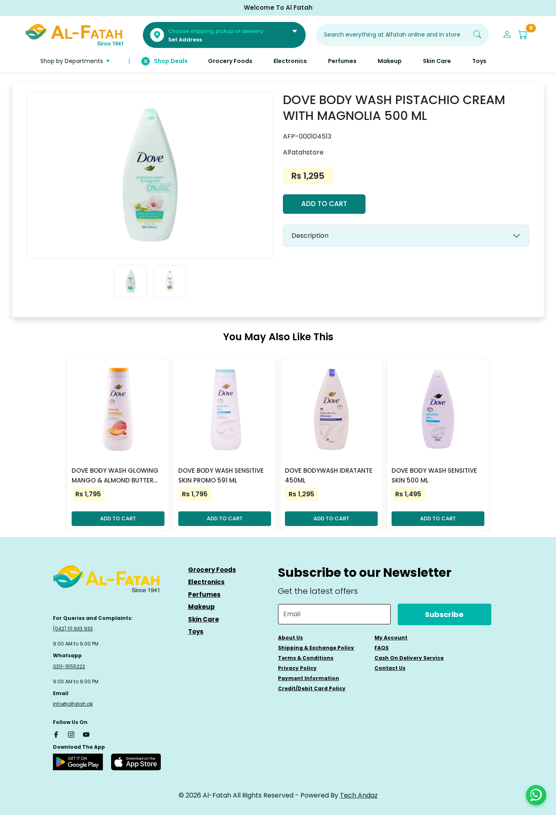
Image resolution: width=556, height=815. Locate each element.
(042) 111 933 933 (73, 628)
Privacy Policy (297, 668)
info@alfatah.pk (73, 703)
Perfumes (204, 594)
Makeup (201, 606)
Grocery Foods (212, 569)
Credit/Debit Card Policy (312, 688)
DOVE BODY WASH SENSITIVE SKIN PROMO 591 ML (221, 475)
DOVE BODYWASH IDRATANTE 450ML (328, 475)
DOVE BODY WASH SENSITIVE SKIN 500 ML (434, 475)
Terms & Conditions (305, 657)
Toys (196, 631)
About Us (290, 637)
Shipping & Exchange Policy (316, 647)
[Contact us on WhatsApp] (536, 795)
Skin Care (203, 619)
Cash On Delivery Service (409, 657)
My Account (390, 637)
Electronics (206, 582)
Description (309, 235)
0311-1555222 (69, 666)
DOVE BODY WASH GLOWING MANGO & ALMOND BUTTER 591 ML (115, 475)
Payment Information (308, 678)
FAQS (381, 647)
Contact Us (389, 668)
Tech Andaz (359, 795)
